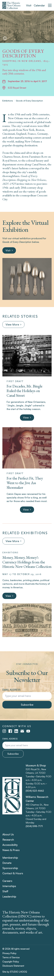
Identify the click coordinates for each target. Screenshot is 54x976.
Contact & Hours (12, 873)
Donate (6, 862)
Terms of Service (11, 957)
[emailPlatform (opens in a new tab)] (22, 731)
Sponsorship (10, 868)
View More (12, 324)
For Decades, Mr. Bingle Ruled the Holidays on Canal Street (24, 391)
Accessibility (10, 844)
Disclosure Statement (13, 965)
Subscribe (27, 704)
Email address (11, 689)
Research (8, 839)
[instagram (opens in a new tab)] (4, 731)
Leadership (9, 896)
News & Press (11, 850)
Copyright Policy (10, 961)
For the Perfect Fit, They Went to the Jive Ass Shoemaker (25, 483)
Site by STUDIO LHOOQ (14, 971)
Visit (28, 5)
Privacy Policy (9, 953)
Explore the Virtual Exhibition (25, 226)
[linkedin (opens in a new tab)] (16, 731)
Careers (7, 880)
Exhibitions (7, 100)
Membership (10, 857)
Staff (5, 891)
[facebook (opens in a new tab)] (10, 731)
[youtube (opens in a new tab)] (28, 731)
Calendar (39, 5)
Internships (9, 886)
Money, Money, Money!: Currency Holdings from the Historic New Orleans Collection (26, 562)
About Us (8, 834)
